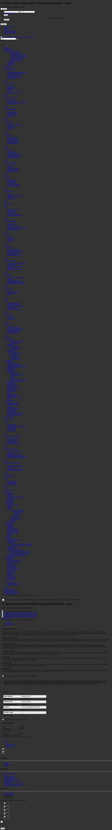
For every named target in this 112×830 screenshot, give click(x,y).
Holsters (9, 533)
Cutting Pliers (11, 211)
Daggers (9, 467)
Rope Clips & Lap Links (14, 186)
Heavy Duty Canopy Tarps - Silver (20, 551)
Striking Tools (8, 275)
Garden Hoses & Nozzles (17, 374)
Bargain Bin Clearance (13, 52)
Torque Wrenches (12, 333)
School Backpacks (12, 394)
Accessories (10, 86)
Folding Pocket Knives (10, 449)
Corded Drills (11, 165)
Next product (9, 746)
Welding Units (11, 319)
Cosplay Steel (11, 429)
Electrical (10, 89)
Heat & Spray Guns (12, 168)
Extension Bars (11, 265)
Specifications (10, 624)
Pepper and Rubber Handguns (16, 497)
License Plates (11, 572)
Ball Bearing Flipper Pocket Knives (17, 456)
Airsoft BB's (10, 344)
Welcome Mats (11, 412)
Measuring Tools (9, 191)
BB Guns (16, 514)
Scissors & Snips (12, 141)
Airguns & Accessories (17, 510)
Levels (9, 194)
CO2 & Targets (14, 343)
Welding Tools (8, 314)
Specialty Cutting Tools (14, 143)
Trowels (9, 116)
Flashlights (10, 369)
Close (2, 828)
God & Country (11, 566)
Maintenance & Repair (13, 92)
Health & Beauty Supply (14, 381)
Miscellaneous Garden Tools (18, 379)
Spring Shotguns (15, 359)
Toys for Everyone (12, 585)
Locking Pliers (11, 212)
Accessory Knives (9, 419)
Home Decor (7, 401)
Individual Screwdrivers (14, 250)
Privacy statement (9, 778)
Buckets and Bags (12, 363)
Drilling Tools (8, 148)
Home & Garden (8, 360)
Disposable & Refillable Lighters (16, 366)
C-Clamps (10, 126)
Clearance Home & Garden (18, 55)
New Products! (8, 49)
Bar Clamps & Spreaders (14, 124)
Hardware (7, 177)
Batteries (9, 362)
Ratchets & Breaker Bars (14, 269)
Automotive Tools (9, 83)
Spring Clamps (11, 127)
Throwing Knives (9, 490)
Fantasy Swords (12, 481)
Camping (10, 506)
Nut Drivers (10, 268)
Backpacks (10, 525)
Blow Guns (10, 225)
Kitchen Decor (11, 407)
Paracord (10, 535)
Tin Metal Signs (8, 558)
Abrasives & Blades (9, 69)
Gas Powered (11, 350)
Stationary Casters (12, 292)
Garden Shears (14, 375)
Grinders (9, 167)
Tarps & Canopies (9, 538)
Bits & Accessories (12, 249)
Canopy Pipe (11, 547)
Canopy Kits (10, 542)
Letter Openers (11, 442)
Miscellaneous (8, 204)
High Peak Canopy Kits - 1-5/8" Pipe (21, 545)
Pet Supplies (11, 582)
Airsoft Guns (7, 338)
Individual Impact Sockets (14, 266)
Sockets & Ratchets (9, 260)
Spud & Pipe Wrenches (14, 331)
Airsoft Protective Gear (17, 341)
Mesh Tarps (10, 557)
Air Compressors (12, 224)
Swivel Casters (11, 293)
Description (9, 622)
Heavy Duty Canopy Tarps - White (20, 553)
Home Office (10, 384)
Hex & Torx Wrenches (13, 330)
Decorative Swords (12, 440)
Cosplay (6, 422)
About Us (7, 30)
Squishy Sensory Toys (13, 583)
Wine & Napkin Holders (14, 415)
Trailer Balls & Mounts (13, 304)
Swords (6, 478)
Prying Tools (7, 235)
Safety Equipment (12, 113)
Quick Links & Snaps (13, 184)
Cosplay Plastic (11, 427)
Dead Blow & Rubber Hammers (16, 282)
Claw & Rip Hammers (13, 280)
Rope (8, 393)
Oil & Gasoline (11, 578)
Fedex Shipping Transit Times (12, 781)
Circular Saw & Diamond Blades (16, 72)
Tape (8, 398)
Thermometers (11, 410)
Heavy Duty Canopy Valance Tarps (17, 554)
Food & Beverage (12, 564)
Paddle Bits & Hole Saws (14, 154)
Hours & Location (9, 793)
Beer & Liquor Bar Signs (14, 561)
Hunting (9, 508)
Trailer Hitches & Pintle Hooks (16, 306)
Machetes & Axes (9, 476)
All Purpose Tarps (12, 548)
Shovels (12, 378)
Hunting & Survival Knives (14, 470)
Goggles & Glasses (12, 529)
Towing (6, 300)
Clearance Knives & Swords (18, 56)
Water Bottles (11, 522)
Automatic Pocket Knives (14, 451)
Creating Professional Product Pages (14, 784)
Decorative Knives (12, 439)
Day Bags (10, 526)
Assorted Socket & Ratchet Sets (16, 263)
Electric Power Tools (10, 163)
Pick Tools (10, 239)
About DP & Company (10, 773)
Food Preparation (12, 371)
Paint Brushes (11, 390)
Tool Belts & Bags (12, 115)
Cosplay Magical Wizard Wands (16, 426)
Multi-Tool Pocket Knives (14, 454)
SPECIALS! (7, 50)
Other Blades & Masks (13, 443)
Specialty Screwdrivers (14, 255)
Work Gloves (11, 400)
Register (6, 765)
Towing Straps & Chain (14, 303)
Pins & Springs (11, 183)
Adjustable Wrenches (13, 327)
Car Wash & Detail (12, 88)
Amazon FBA (8, 782)
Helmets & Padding (13, 532)
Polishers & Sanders (13, 170)
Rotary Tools (11, 171)
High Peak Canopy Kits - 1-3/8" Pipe (21, 544)
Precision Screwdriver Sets (15, 252)
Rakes (12, 376)
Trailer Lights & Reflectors (14, 309)
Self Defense (7, 492)
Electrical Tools (11, 368)
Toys (5, 580)
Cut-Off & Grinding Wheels (15, 73)
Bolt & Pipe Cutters (12, 139)
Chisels (9, 279)
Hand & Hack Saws (13, 140)
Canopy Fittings (11, 541)
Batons (9, 495)
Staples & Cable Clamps (14, 397)
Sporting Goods (8, 501)
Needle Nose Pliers (13, 214)
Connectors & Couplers (14, 226)
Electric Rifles (14, 349)
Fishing (9, 507)
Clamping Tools (8, 122)
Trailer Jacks (11, 307)
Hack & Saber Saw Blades (15, 76)
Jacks (9, 91)
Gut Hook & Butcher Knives (15, 469)
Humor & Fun (11, 570)
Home (5, 47)
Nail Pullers (10, 238)
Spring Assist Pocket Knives (12, 592)
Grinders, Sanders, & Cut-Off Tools (17, 228)
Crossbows (13, 520)
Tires (8, 295)
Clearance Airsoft (15, 53)
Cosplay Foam (11, 424)
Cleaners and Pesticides (14, 365)
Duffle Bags (10, 528)
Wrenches (7, 324)
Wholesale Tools (9, 66)
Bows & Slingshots (15, 519)
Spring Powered (12, 354)
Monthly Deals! (11, 63)
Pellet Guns (17, 516)
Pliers (5, 207)
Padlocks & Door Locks (14, 388)
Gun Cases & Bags (12, 531)
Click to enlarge (6, 618)
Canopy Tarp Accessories (14, 539)
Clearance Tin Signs (16, 59)
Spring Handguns (15, 356)
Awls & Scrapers (12, 137)
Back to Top (5, 742)
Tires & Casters (8, 289)
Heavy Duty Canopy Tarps (14, 550)
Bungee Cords (11, 100)
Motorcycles (10, 575)
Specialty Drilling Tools (14, 157)
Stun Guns (10, 500)
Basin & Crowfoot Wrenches (15, 328)
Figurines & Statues (13, 404)
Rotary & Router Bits (13, 156)
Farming (9, 563)
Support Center (8, 27)
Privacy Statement (9, 33)
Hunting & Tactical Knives (11, 463)
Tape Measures (11, 198)
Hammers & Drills (12, 229)
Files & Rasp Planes (13, 75)
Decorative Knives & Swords (12, 436)
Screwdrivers (8, 246)
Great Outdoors (11, 567)
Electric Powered (12, 346)
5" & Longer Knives (9, 594)
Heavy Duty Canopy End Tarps (16, 555)
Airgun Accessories (19, 511)
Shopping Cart (8, 764)
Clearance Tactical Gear (17, 58)
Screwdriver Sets (12, 253)
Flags (8, 406)
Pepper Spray (11, 498)
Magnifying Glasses (13, 385)
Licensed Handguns (16, 353)
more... (6, 81)
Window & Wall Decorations (15, 413)
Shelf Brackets (11, 396)
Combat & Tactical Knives (14, 466)
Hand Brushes (11, 78)
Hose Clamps (11, 181)
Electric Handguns (15, 347)
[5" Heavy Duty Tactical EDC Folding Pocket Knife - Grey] (18, 37)
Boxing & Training (12, 504)
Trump (9, 65)
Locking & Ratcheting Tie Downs (16, 102)
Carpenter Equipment (10, 109)
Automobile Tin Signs (13, 560)
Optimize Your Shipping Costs (12, 785)
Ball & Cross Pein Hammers (15, 277)
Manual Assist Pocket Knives (15, 457)
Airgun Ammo (18, 513)
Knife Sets (10, 453)
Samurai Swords (12, 484)
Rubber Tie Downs (12, 103)
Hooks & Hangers (12, 180)
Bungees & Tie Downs (10, 98)
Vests (8, 536)
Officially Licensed (12, 351)
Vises (8, 129)
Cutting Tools (8, 134)
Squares (9, 197)
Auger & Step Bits (12, 153)
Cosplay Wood (11, 430)
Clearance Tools (15, 61)
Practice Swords (12, 483)
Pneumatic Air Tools (9, 221)
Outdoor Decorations (13, 409)
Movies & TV (11, 576)
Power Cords (11, 391)
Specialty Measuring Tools (15, 195)
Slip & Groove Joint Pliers (14, 215)
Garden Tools (11, 372)
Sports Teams (11, 579)
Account (3, 8)
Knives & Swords (9, 416)
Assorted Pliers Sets (13, 209)
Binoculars (10, 503)
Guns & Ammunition (13, 569)
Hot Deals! (10, 62)
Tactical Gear (8, 523)
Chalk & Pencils (12, 112)
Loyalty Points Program (10, 779)
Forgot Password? (9, 13)
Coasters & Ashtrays (13, 403)
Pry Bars (9, 241)
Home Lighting (11, 382)
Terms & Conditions (10, 31)
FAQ (5, 28)
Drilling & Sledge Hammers (15, 283)
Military (9, 573)
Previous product (10, 744)
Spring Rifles (14, 357)
